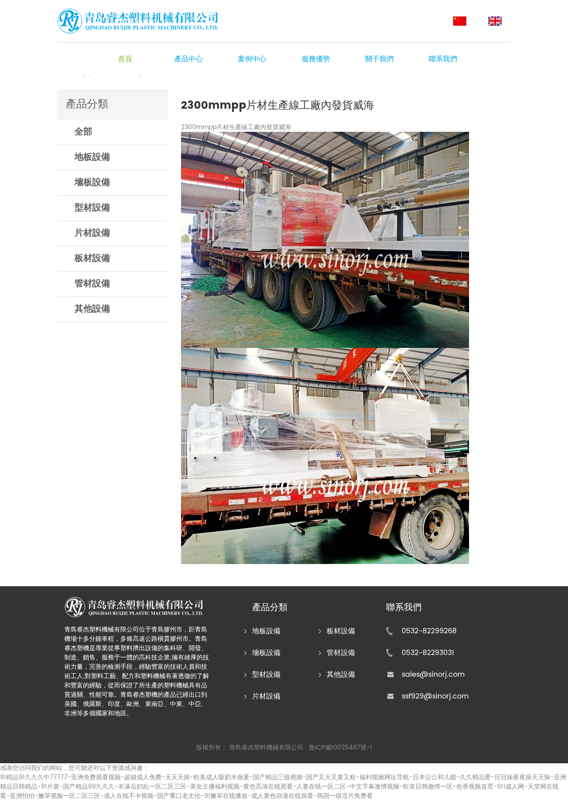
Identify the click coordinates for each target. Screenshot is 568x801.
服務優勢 (316, 59)
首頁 (125, 59)
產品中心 (188, 59)
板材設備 (92, 258)
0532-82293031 (428, 652)
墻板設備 (92, 182)
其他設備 (92, 309)
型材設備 (92, 208)
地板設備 (92, 157)
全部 (83, 132)
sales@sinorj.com (433, 674)
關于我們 (379, 59)
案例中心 (252, 59)
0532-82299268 (429, 631)
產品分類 (270, 608)
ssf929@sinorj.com (435, 696)
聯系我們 (443, 59)
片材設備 (92, 233)
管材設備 (92, 283)
